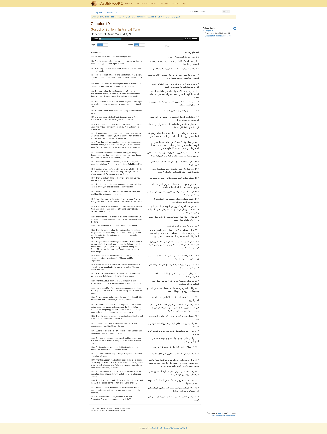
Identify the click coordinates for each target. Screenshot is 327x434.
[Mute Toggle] (190, 39)
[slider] (141, 39)
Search (226, 11)
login (219, 413)
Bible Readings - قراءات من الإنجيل (119, 16)
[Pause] (92, 39)
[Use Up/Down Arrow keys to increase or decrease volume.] (195, 38)
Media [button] (128, 3)
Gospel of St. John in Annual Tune (218, 35)
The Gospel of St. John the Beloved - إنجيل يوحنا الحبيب (158, 16)
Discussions (112, 12)
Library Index (98, 12)
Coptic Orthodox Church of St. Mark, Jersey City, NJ (170, 428)
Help (183, 3)
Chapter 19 (209, 30)
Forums (175, 3)
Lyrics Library (141, 3)
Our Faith (164, 3)
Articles (153, 3)
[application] (145, 39)
